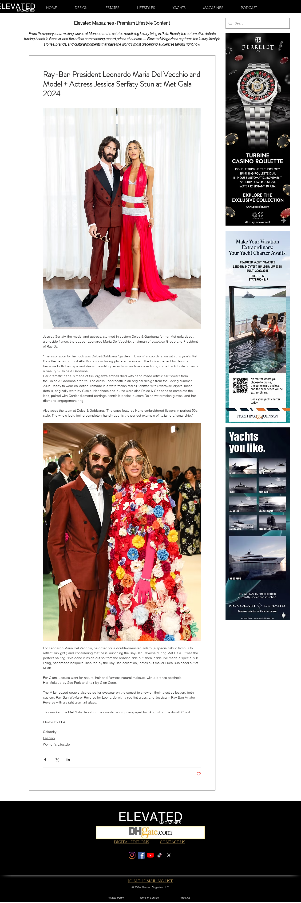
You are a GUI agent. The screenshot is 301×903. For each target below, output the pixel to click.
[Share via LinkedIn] (68, 759)
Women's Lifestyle (56, 744)
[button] (81, 7)
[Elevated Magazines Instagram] (132, 855)
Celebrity (49, 732)
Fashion (49, 738)
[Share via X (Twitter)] (57, 759)
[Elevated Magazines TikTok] (159, 855)
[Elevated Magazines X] (168, 855)
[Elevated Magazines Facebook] (141, 855)
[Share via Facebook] (45, 759)
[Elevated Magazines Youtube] (150, 855)
